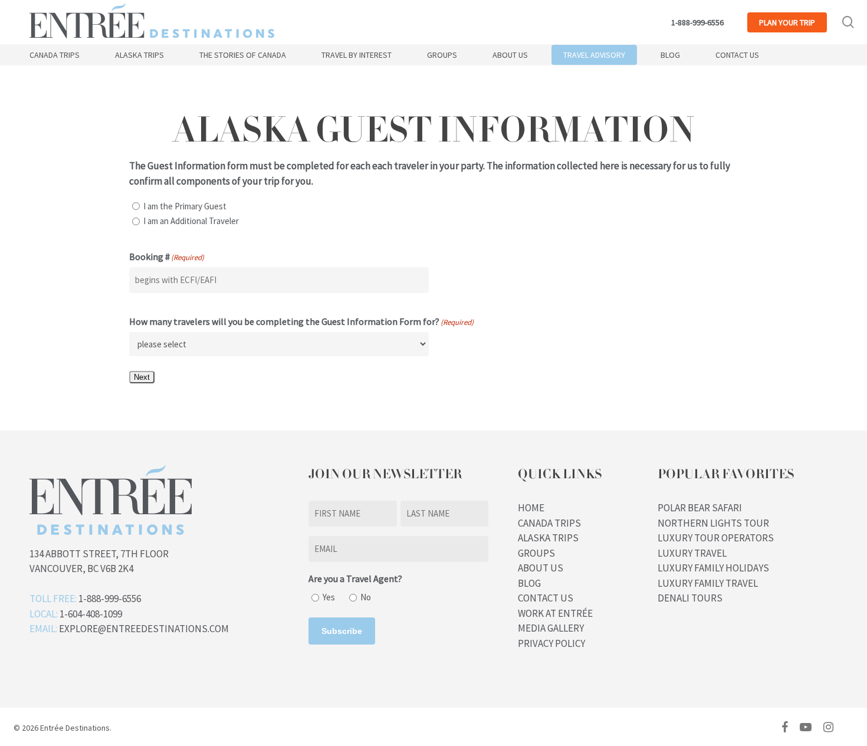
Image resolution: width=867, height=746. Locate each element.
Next (142, 377)
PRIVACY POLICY (551, 643)
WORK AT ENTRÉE (555, 613)
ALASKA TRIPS (548, 537)
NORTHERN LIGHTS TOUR (713, 523)
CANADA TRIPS (549, 523)
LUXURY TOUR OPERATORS (716, 537)
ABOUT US (540, 567)
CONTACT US (545, 597)
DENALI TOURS (690, 597)
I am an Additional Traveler (191, 220)
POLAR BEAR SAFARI (700, 507)
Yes (329, 597)
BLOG (529, 583)
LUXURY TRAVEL (692, 553)
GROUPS (536, 553)
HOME (531, 507)
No (365, 597)
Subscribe (341, 631)
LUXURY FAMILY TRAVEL (708, 583)
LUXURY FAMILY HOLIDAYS (713, 567)
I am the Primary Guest (184, 206)
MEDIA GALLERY (551, 628)
